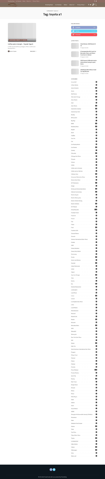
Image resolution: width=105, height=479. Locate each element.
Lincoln (73, 298)
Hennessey (74, 254)
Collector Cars (74, 174)
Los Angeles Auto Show (77, 301)
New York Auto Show (76, 337)
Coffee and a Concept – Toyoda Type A (20, 44)
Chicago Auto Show (76, 156)
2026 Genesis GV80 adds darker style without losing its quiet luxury (88, 62)
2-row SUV (73, 82)
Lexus (72, 295)
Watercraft (73, 456)
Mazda (72, 319)
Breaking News (74, 126)
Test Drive (73, 432)
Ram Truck (73, 381)
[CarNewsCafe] (12, 4)
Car (72, 141)
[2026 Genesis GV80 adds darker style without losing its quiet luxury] (75, 63)
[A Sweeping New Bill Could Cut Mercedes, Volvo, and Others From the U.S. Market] (75, 54)
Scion (72, 405)
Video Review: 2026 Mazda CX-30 (88, 45)
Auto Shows (74, 105)
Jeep (72, 278)
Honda (72, 257)
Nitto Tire (73, 346)
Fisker (72, 224)
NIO (72, 340)
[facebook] (84, 27)
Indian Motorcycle (75, 266)
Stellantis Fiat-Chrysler (76, 423)
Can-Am (73, 138)
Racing (73, 378)
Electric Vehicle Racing (76, 200)
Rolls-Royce (74, 396)
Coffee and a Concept (15, 40)
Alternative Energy (75, 97)
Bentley (73, 114)
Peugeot (73, 352)
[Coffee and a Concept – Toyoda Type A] (22, 32)
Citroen (73, 162)
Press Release (74, 370)
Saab (72, 399)
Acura (72, 91)
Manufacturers (74, 310)
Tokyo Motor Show (75, 435)
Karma (72, 281)
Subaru (73, 426)
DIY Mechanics (74, 183)
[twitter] (84, 31)
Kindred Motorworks (76, 286)
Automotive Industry (76, 108)
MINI (72, 328)
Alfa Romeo (74, 94)
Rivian (72, 393)
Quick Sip (73, 375)
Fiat (72, 221)
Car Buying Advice (75, 144)
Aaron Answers (74, 88)
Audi (72, 102)
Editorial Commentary (76, 192)
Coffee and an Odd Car (77, 171)
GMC (72, 245)
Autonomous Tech (75, 111)
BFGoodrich (74, 117)
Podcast (73, 358)
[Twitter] (96, 1)
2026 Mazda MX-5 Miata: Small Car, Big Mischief (88, 70)
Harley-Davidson (75, 248)
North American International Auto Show (81, 349)
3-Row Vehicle (74, 85)
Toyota (24, 40)
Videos (72, 447)
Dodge (72, 186)
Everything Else (75, 209)
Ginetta (73, 242)
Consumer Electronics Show (78, 177)
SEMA (72, 411)
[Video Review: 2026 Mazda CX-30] (75, 46)
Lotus (72, 304)
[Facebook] (94, 1)
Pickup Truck (74, 355)
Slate (72, 420)
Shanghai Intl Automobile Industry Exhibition (81, 414)
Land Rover (74, 292)
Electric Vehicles (75, 203)
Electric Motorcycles (76, 197)
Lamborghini (74, 289)
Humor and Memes (76, 260)
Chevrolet (73, 153)
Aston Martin (74, 100)
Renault (73, 387)
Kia (72, 283)
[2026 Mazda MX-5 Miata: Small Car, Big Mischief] (75, 71)
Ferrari (72, 218)
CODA (72, 165)
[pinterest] (84, 34)
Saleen (73, 402)
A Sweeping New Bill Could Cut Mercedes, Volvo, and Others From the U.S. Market (88, 53)
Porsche (73, 367)
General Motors (75, 233)
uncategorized (74, 441)
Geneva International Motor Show (79, 239)
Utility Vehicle (74, 444)
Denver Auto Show (75, 180)
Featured (73, 215)
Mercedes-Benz (75, 325)
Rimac (72, 390)
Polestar (73, 364)
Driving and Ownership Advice (78, 189)
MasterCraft (74, 316)
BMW (72, 123)
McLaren (73, 322)
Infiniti (72, 269)
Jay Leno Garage (75, 275)
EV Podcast (74, 206)
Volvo (72, 453)
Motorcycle (73, 334)
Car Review (74, 147)
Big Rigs (73, 120)
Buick (72, 132)
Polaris (72, 361)
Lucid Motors (74, 307)
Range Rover (74, 384)
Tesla (72, 429)
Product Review (75, 373)
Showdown (73, 417)
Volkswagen (74, 450)
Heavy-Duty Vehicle (76, 251)
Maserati (73, 313)
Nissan (72, 343)
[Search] (96, 4)
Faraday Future (75, 212)
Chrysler (73, 159)
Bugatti (73, 129)
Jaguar (73, 272)
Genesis (73, 236)
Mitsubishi (73, 331)
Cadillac (73, 135)
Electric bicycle (74, 194)
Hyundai (73, 263)
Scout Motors (74, 408)
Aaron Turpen (13, 51)
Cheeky (73, 150)
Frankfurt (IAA (74, 230)
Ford (72, 227)
